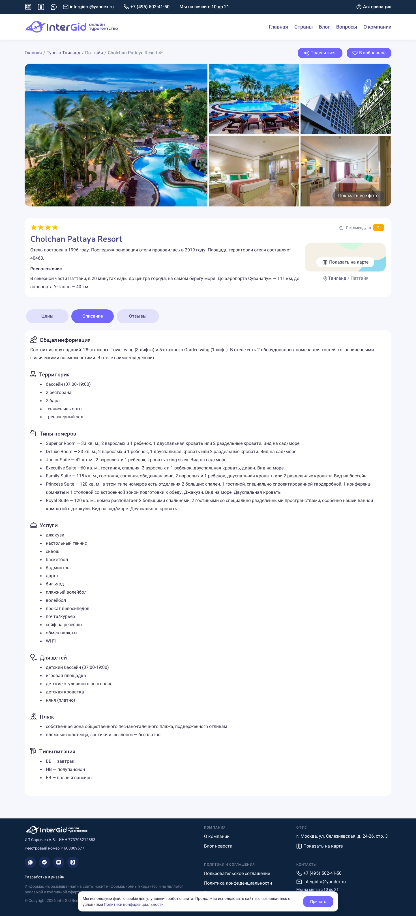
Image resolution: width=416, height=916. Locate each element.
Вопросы (346, 27)
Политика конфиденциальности (238, 883)
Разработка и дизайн (44, 877)
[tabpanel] (208, 563)
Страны (303, 27)
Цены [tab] (47, 316)
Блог (324, 27)
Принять (318, 901)
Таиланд (337, 278)
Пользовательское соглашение (237, 873)
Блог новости (218, 846)
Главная (278, 27)
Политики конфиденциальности (134, 904)
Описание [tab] (92, 316)
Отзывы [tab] (138, 316)
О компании (377, 27)
